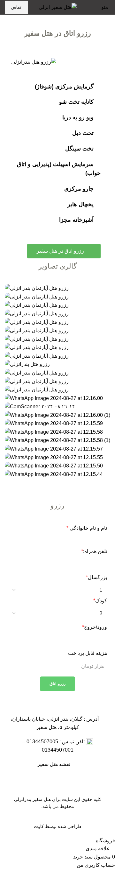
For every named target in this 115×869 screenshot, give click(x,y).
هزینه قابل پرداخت (87, 653)
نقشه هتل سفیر (55, 764)
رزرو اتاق (57, 683)
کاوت (39, 826)
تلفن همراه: (94, 551)
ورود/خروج (94, 627)
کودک (100, 600)
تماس (16, 7)
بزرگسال (96, 577)
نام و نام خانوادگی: (86, 528)
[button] (57, 482)
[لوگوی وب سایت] (58, 7)
